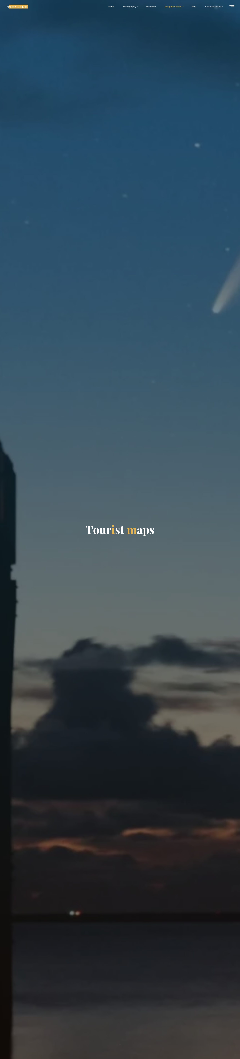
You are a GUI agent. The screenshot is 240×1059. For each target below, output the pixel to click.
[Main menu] (231, 6)
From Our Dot (17, 6)
